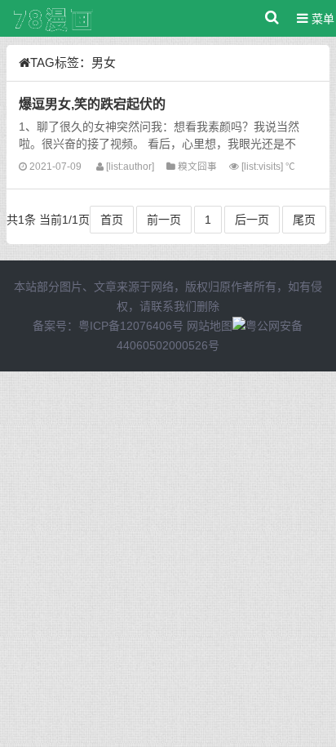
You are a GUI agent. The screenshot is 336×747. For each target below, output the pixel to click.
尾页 (304, 219)
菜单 (321, 18)
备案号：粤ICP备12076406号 (108, 325)
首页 (111, 219)
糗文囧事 (197, 166)
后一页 (252, 219)
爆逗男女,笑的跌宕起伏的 (92, 103)
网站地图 (209, 325)
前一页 (164, 219)
